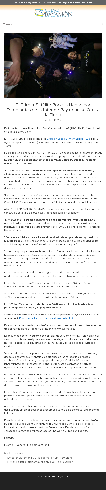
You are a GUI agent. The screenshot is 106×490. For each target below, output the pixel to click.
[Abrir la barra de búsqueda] (102, 24)
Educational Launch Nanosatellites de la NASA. (47, 318)
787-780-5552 (45, 3)
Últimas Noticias (17, 453)
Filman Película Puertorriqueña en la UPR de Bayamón (40, 461)
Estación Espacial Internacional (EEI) (68, 138)
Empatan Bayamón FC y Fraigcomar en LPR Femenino (40, 457)
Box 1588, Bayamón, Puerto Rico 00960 (72, 3)
